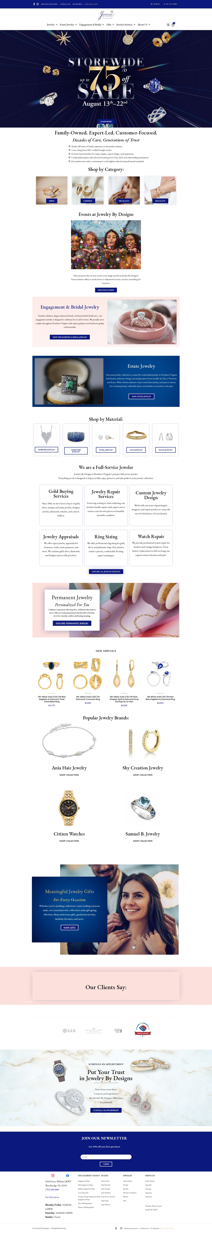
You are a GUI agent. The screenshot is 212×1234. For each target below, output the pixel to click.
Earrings (125, 1185)
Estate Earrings (105, 1189)
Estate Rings (105, 1201)
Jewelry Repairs (150, 1181)
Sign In (156, 4)
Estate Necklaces (106, 1193)
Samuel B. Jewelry (143, 834)
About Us (142, 24)
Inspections (148, 1197)
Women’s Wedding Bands (86, 1207)
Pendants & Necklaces (129, 1193)
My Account (171, 4)
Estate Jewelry (67, 24)
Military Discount (49, 4)
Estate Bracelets (105, 1185)
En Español (77, 4)
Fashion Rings (127, 1181)
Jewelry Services (124, 24)
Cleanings (148, 1189)
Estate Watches (105, 1205)
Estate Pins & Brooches (108, 1197)
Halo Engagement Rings (85, 1185)
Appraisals (148, 1185)
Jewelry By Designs (41, 1228)
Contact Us (65, 4)
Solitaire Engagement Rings (86, 1189)
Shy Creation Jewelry (143, 768)
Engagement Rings (84, 1181)
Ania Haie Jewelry (69, 768)
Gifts (108, 24)
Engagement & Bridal (90, 24)
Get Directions (52, 1197)
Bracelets (125, 1189)
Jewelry (51, 24)
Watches (125, 1197)
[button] (168, 25)
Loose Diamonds (83, 1193)
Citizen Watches (69, 834)
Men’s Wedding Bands (85, 1203)
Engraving (148, 1193)
